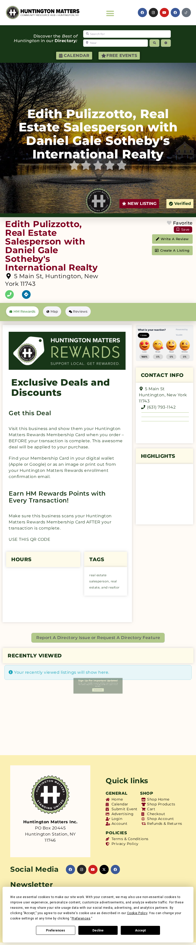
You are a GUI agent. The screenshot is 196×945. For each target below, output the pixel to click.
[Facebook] (175, 12)
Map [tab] (54, 311)
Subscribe (98, 739)
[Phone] (9, 294)
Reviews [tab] (80, 311)
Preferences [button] (81, 918)
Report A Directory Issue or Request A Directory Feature (98, 637)
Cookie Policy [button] (137, 913)
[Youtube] (164, 12)
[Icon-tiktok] (186, 12)
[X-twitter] (104, 869)
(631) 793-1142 (161, 407)
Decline (98, 930)
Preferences (55, 930)
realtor (114, 587)
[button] (110, 13)
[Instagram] (153, 12)
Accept (140, 930)
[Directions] (26, 294)
